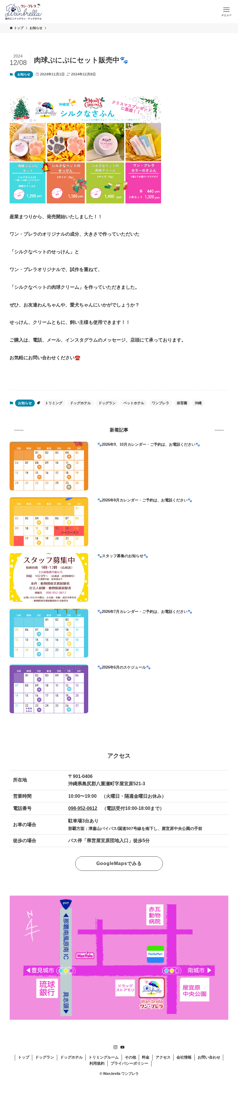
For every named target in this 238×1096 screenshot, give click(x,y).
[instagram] (115, 1047)
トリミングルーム (104, 1057)
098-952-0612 (82, 808)
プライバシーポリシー (129, 1063)
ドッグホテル (80, 403)
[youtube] (122, 1047)
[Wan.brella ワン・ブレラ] (23, 11)
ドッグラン (107, 403)
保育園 (182, 403)
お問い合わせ (209, 1057)
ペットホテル (133, 403)
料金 (145, 1057)
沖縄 (198, 403)
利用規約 (96, 1063)
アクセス (163, 1057)
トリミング (53, 403)
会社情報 (184, 1057)
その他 (130, 1057)
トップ (23, 1057)
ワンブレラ (160, 403)
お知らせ (23, 74)
